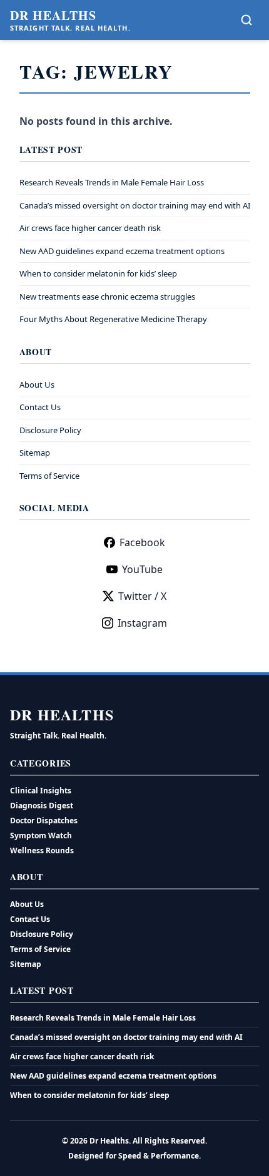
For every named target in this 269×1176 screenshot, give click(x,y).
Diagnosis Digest (41, 805)
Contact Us (40, 407)
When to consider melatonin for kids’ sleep (98, 273)
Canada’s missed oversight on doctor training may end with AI (134, 205)
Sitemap (34, 452)
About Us (36, 384)
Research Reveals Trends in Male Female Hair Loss (111, 182)
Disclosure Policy (50, 430)
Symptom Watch (41, 835)
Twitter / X (142, 596)
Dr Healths (53, 15)
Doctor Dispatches (44, 820)
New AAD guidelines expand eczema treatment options (122, 251)
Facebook (142, 542)
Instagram (142, 623)
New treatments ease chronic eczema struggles (107, 296)
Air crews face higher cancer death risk (90, 227)
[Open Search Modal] (246, 19)
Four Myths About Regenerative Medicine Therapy (113, 319)
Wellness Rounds (42, 850)
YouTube (142, 569)
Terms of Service (49, 475)
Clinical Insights (40, 790)
